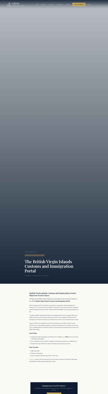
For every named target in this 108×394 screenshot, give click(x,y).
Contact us (32, 359)
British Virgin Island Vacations (34, 255)
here (63, 337)
